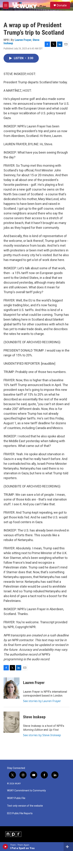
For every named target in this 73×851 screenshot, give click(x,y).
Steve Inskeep (34, 717)
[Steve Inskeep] (11, 722)
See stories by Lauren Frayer (42, 701)
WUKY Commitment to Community (26, 790)
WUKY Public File (16, 798)
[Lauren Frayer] (11, 688)
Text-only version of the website (25, 805)
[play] (5, 846)
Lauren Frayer (23, 40)
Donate (62, 5)
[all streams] (68, 846)
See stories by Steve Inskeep (42, 735)
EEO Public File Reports (20, 813)
